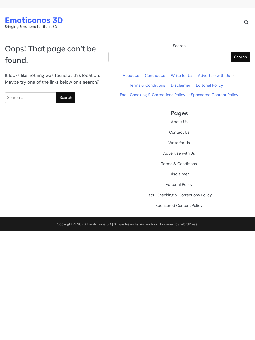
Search (179, 45)
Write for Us (181, 75)
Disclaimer (180, 85)
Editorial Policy (209, 85)
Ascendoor (148, 224)
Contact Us (155, 75)
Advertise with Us (214, 75)
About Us (131, 75)
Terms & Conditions (147, 85)
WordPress (188, 224)
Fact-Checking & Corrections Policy (152, 94)
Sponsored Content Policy (214, 94)
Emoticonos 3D (34, 20)
